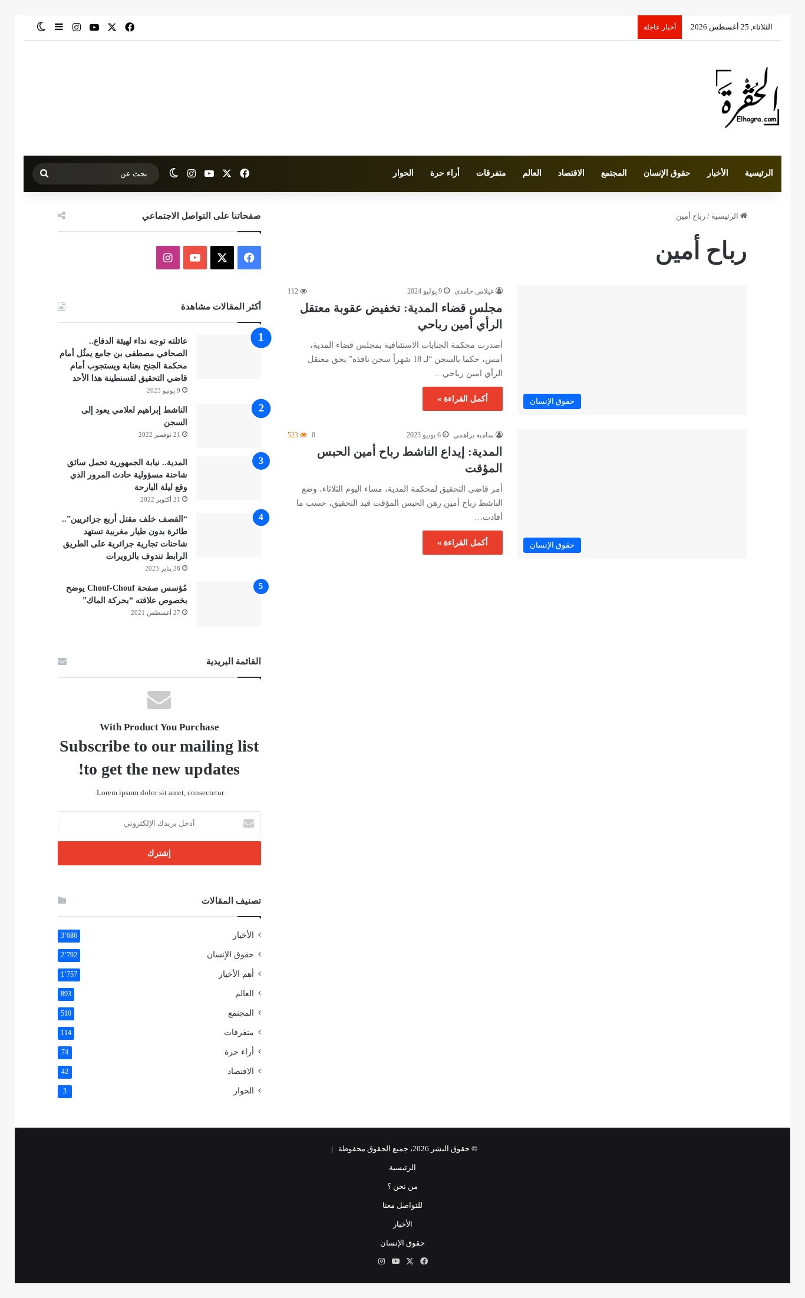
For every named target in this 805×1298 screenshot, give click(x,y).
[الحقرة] (747, 98)
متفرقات (491, 173)
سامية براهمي (473, 435)
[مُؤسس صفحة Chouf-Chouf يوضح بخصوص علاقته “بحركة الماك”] (228, 604)
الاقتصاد (571, 173)
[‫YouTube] (195, 257)
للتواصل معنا (402, 1205)
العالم (532, 173)
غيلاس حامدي (474, 291)
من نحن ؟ (402, 1186)
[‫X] (222, 257)
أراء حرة (445, 173)
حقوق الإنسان (667, 173)
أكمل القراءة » (462, 398)
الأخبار (717, 173)
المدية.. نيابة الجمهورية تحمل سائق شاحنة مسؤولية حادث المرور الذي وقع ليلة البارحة (127, 475)
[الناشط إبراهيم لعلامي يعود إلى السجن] (228, 426)
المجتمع (614, 173)
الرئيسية (759, 173)
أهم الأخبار (236, 974)
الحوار (403, 173)
